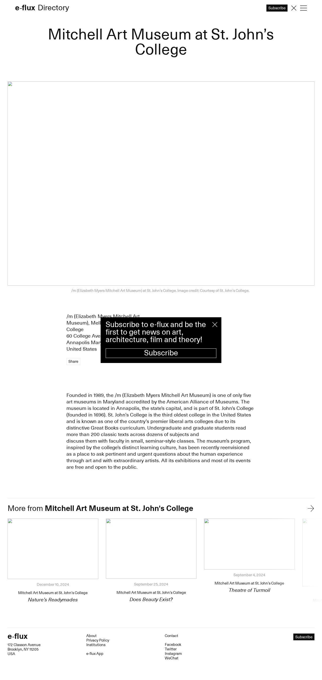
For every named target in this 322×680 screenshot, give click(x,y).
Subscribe (161, 353)
